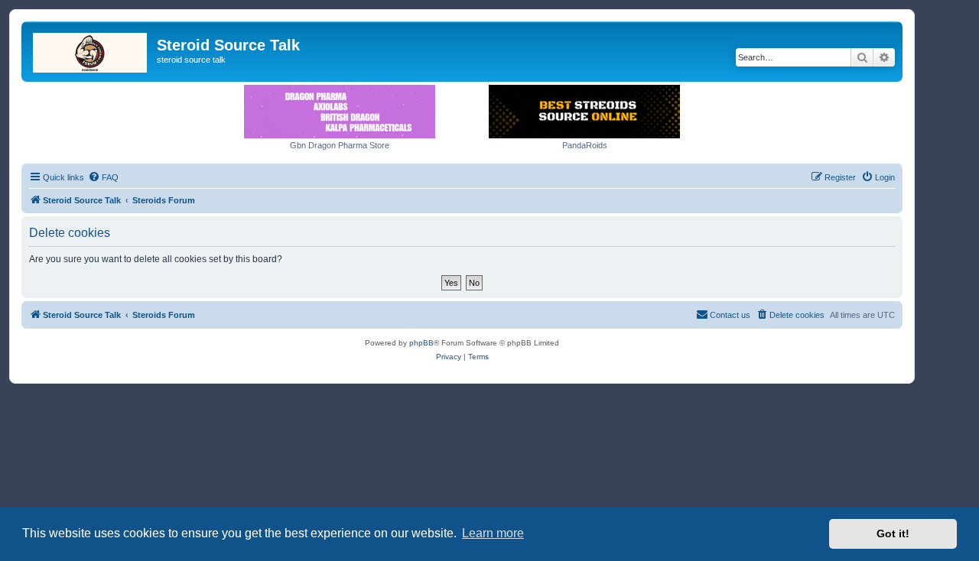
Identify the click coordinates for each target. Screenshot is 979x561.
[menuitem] (103, 177)
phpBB (421, 343)
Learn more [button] (493, 533)
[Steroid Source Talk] (91, 49)
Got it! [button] (893, 533)
